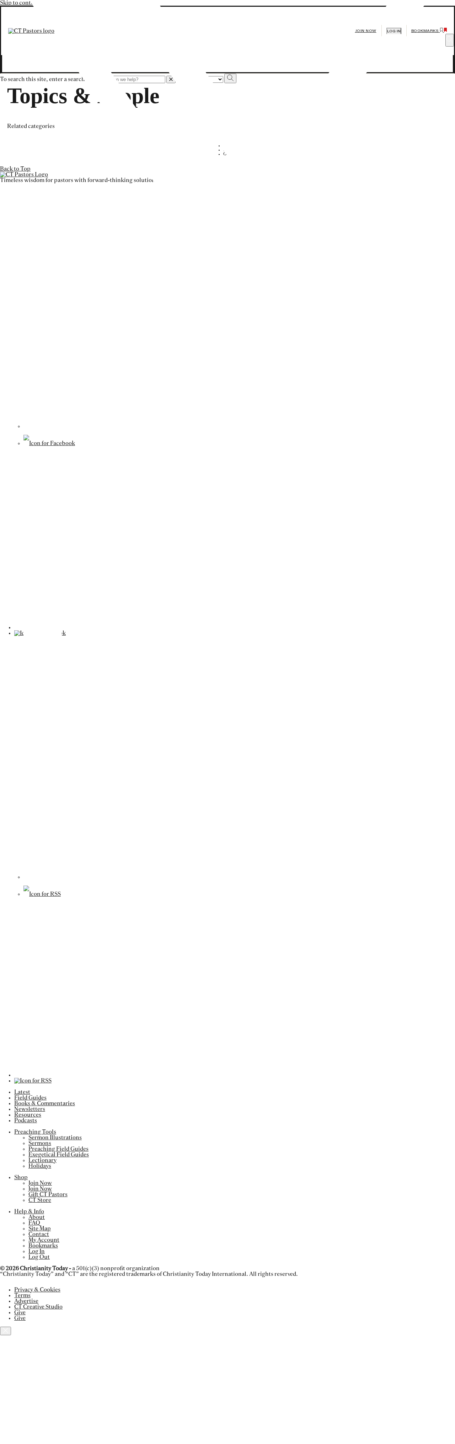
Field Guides (30, 1098)
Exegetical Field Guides (58, 1154)
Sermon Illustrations (55, 1137)
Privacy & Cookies (37, 1290)
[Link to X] (236, 426)
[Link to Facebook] (49, 443)
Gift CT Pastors (48, 1194)
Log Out (39, 1257)
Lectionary (42, 1160)
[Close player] (5, 1331)
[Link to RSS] (42, 894)
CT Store (39, 1200)
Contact (38, 1234)
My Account (43, 1240)
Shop (21, 1177)
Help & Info (29, 1211)
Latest (22, 1092)
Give (20, 1312)
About (36, 1217)
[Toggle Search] (449, 40)
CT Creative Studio (38, 1307)
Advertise (26, 1301)
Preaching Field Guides (58, 1149)
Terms (22, 1295)
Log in (394, 31)
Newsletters (29, 1109)
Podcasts (25, 1120)
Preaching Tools (35, 1132)
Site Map (39, 1228)
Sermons (39, 1143)
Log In (36, 1251)
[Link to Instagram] (236, 877)
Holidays (39, 1166)
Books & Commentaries (44, 1103)
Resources (27, 1115)
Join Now (365, 30)
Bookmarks (43, 1245)
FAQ (34, 1223)
